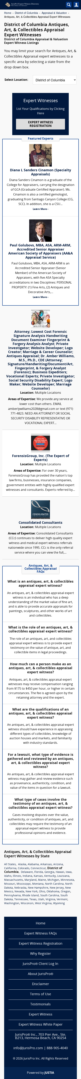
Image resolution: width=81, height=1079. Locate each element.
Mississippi (24, 884)
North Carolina (54, 884)
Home (7, 13)
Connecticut (38, 868)
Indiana (27, 876)
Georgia (49, 872)
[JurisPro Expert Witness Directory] (31, 4)
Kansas (38, 876)
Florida (38, 872)
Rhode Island (30, 895)
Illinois (17, 876)
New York (31, 891)
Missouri (9, 884)
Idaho (7, 876)
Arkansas (46, 864)
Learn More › (40, 209)
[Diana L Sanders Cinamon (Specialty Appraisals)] (40, 155)
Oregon (65, 891)
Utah (41, 899)
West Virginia (43, 903)
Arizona (58, 864)
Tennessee (21, 899)
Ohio (42, 891)
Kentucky (50, 876)
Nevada (19, 891)
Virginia (50, 899)
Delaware (27, 872)
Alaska (22, 864)
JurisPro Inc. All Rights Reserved (46, 1058)
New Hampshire (38, 888)
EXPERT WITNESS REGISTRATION (40, 124)
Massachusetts (13, 880)
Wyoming (59, 903)
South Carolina (49, 895)
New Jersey (57, 888)
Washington (11, 903)
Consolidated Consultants (40, 523)
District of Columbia (26, 13)
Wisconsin (27, 903)
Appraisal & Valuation (54, 13)
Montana (38, 884)
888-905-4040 (57, 1048)
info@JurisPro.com (28, 1048)
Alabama (33, 864)
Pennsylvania (12, 895)
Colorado (23, 868)
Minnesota (67, 880)
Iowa (69, 872)
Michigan (53, 880)
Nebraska (20, 888)
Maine (42, 880)
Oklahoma (53, 891)
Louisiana (63, 876)
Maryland (30, 880)
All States (10, 864)
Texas (33, 899)
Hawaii (60, 872)
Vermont (62, 899)
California (10, 868)
